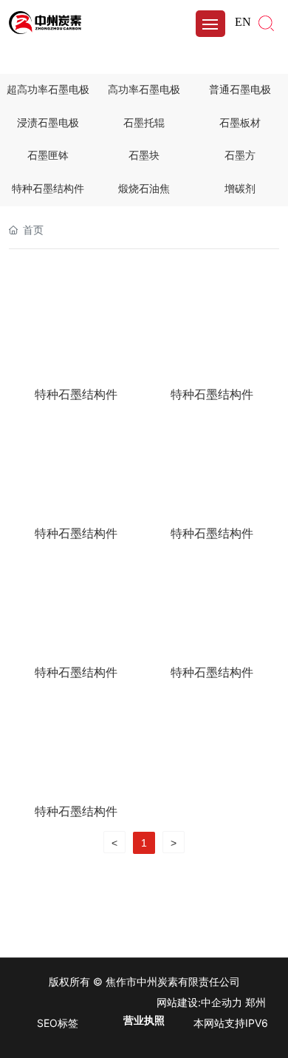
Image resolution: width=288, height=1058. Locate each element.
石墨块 (144, 155)
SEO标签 (57, 1023)
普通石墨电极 (240, 89)
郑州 (255, 1002)
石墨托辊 (144, 123)
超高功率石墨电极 (48, 89)
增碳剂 (240, 188)
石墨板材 (240, 123)
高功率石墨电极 (144, 89)
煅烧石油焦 (144, 188)
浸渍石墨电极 (48, 123)
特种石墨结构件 (48, 188)
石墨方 (240, 155)
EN (243, 22)
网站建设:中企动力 (199, 1002)
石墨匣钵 (48, 155)
